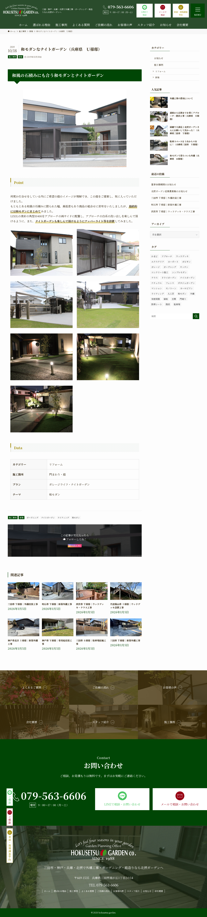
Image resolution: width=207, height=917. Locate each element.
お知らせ (158, 58)
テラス (154, 277)
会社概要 (159, 891)
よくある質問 (87, 891)
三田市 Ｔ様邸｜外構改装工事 (166, 197)
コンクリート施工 (159, 272)
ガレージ (155, 266)
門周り (183, 298)
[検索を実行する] (196, 316)
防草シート (156, 304)
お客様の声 (118, 891)
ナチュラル (156, 282)
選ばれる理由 (60, 891)
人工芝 (171, 293)
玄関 (174, 298)
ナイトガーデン (48, 517)
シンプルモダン (179, 272)
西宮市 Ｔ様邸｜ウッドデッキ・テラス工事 (173, 211)
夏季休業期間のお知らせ (163, 184)
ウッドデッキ (182, 256)
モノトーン (171, 288)
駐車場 (177, 304)
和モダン (76, 517)
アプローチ (167, 256)
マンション (156, 288)
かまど (154, 256)
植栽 (166, 298)
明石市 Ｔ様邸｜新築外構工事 (166, 204)
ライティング (63, 517)
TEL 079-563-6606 (103, 884)
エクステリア (157, 261)
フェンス (170, 282)
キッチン (184, 266)
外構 (192, 293)
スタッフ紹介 (133, 891)
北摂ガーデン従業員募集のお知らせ (169, 191)
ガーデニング (32, 517)
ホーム (47, 891)
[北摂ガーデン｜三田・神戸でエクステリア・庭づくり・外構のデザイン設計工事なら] (21, 10)
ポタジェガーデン (186, 282)
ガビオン (186, 261)
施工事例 (12, 56)
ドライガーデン (169, 277)
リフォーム (160, 71)
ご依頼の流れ (103, 891)
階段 (168, 304)
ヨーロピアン (186, 288)
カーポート (173, 261)
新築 (20, 56)
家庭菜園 (155, 298)
